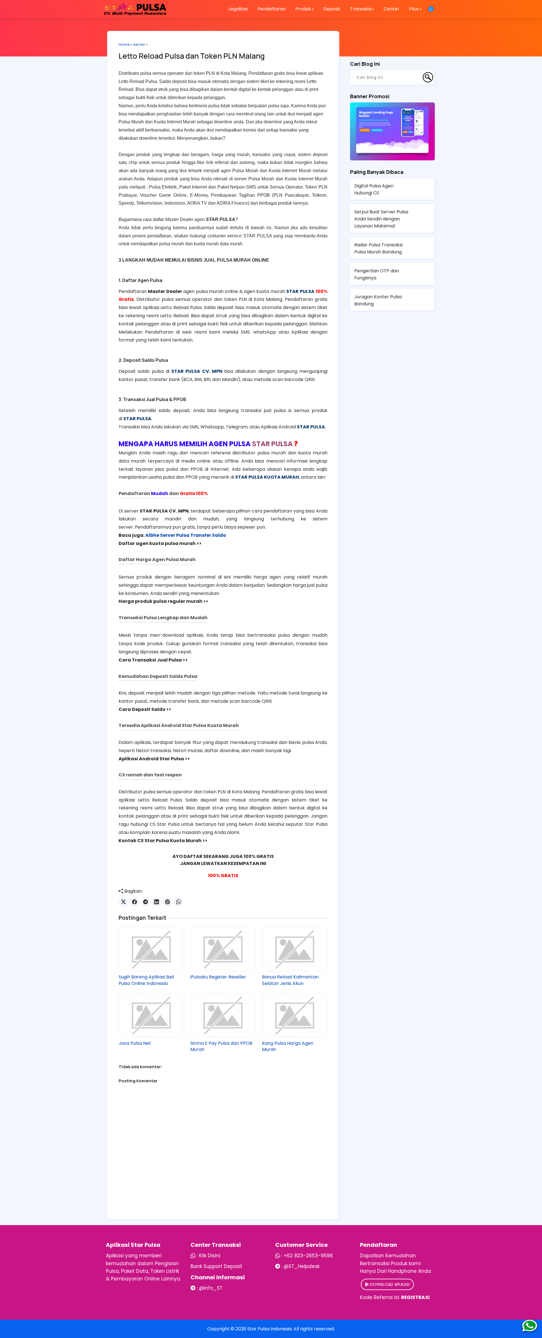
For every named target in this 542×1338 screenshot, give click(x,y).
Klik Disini (209, 1255)
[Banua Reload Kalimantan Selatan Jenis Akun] (294, 949)
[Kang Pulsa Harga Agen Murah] (294, 1015)
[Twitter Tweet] (123, 902)
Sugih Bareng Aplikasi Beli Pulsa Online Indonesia (146, 980)
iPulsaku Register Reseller (218, 977)
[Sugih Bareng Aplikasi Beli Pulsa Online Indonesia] (151, 949)
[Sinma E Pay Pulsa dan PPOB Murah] (223, 1015)
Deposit (331, 9)
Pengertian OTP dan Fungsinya (376, 274)
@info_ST (210, 1288)
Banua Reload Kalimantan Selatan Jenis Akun (290, 980)
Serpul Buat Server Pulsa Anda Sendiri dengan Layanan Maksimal (381, 219)
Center (391, 9)
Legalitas (238, 9)
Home (124, 44)
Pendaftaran (271, 9)
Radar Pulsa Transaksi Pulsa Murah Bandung (378, 248)
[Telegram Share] (145, 902)
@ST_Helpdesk (302, 1266)
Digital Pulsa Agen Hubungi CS (374, 189)
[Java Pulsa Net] (151, 1015)
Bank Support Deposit (216, 1266)
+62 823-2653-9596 (308, 1255)
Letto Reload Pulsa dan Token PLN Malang (192, 56)
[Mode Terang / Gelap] (431, 9)
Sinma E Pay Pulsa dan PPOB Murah (221, 1046)
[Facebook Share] (134, 902)
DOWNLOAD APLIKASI (389, 1284)
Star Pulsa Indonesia (269, 1329)
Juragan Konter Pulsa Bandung (378, 300)
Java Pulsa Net (135, 1043)
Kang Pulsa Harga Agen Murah (287, 1046)
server (139, 44)
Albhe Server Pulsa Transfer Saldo (185, 535)
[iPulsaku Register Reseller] (223, 949)
